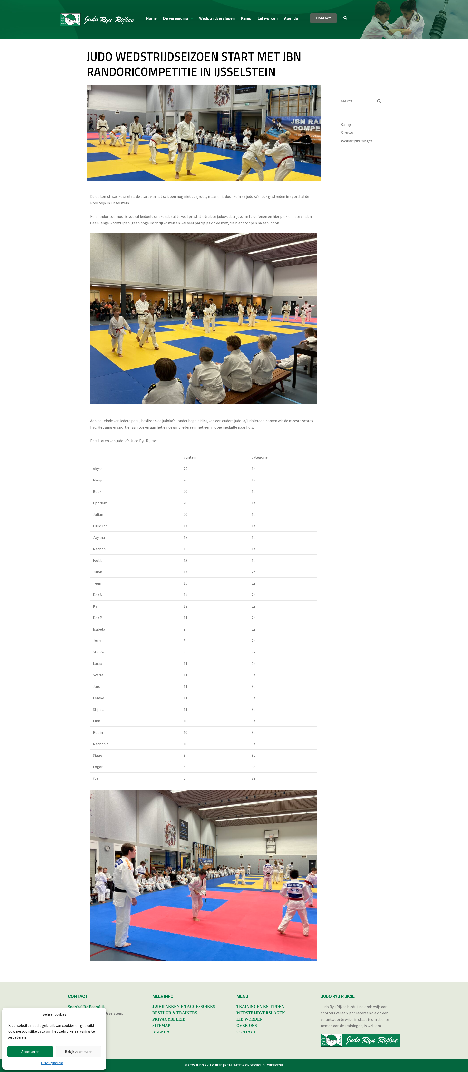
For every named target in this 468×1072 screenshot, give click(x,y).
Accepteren (30, 1051)
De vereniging (175, 18)
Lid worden (268, 18)
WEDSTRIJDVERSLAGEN (260, 1013)
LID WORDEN (249, 1019)
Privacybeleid (52, 1062)
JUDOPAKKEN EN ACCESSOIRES (183, 1006)
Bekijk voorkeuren (78, 1051)
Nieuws (347, 133)
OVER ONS (246, 1025)
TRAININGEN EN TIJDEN (260, 1006)
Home (151, 18)
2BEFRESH (275, 1065)
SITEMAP (161, 1025)
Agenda (291, 18)
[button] (178, 18)
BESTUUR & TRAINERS (174, 1013)
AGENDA (161, 1032)
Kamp (246, 18)
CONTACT (246, 1032)
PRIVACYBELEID (168, 1019)
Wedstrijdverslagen (217, 18)
